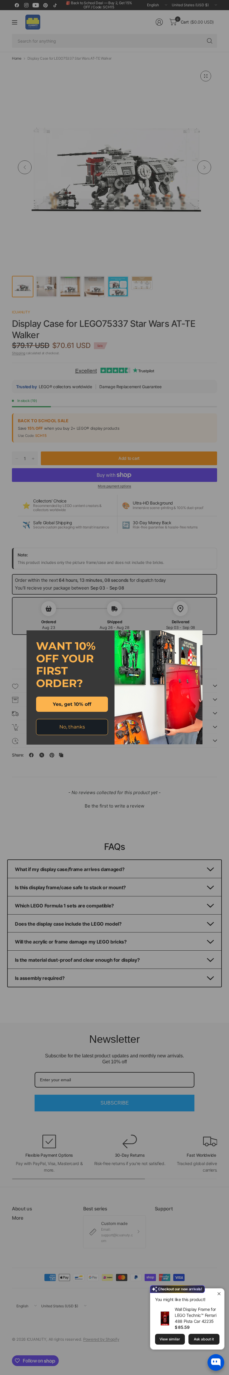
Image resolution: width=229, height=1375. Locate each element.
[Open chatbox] (216, 1362)
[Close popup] (219, 1293)
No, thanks (72, 727)
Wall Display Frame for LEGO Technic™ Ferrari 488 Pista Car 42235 (195, 1315)
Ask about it (204, 1339)
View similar (170, 1339)
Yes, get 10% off (72, 704)
